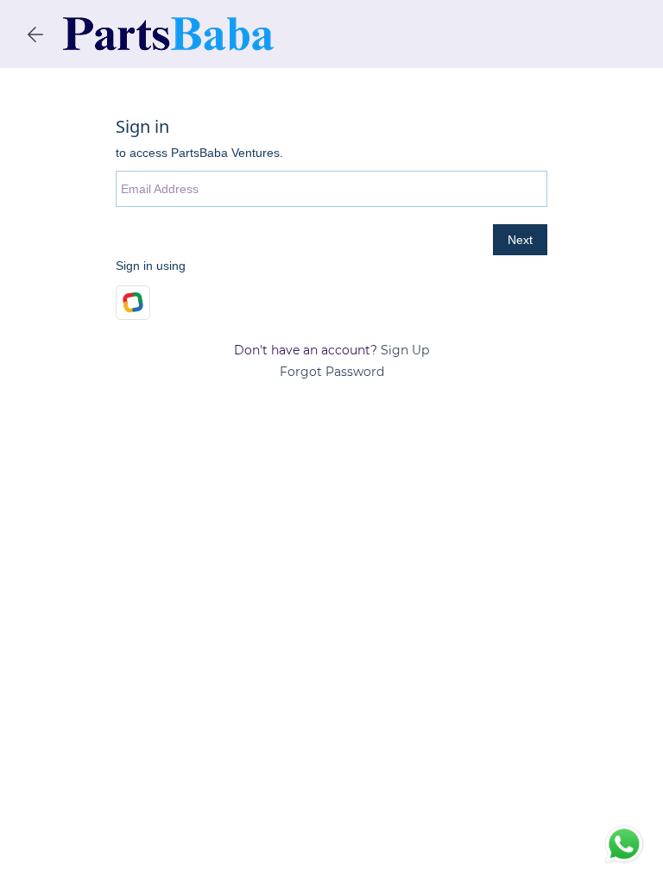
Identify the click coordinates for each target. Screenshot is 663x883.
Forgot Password (332, 371)
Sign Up (405, 350)
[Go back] (35, 34)
